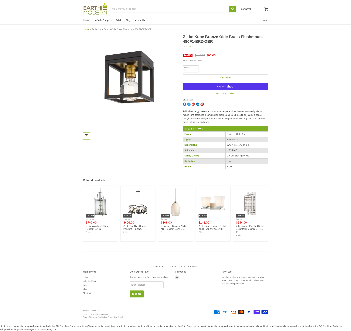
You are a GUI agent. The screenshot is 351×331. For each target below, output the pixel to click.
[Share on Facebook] (184, 104)
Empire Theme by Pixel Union (95, 317)
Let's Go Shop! (102, 20)
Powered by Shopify (116, 317)
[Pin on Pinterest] (202, 104)
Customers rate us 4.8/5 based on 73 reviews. (175, 266)
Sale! (118, 20)
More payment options (226, 93)
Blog (127, 20)
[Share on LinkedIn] (197, 104)
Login (264, 20)
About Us (140, 20)
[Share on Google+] (193, 104)
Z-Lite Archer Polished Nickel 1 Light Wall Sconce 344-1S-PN (250, 229)
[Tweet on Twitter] (189, 104)
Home (86, 20)
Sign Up (136, 294)
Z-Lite (188, 46)
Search (86, 311)
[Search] (232, 9)
